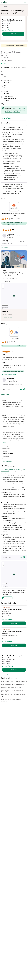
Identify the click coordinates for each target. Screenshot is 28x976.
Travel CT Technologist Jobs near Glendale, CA (13, 684)
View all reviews (5, 247)
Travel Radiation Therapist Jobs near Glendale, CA (14, 681)
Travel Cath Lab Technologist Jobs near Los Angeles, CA (12, 691)
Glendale (5, 6)
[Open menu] (1, 67)
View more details (7, 317)
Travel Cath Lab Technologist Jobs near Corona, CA (13, 695)
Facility (24, 67)
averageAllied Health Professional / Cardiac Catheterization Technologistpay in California (15, 110)
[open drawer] (25, 2)
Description (17, 67)
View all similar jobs (6, 675)
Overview (6, 67)
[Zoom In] (3, 285)
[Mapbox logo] (5, 308)
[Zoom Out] (3, 287)
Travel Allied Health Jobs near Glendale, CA (12, 687)
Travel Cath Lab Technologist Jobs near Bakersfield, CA (11, 700)
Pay (12, 67)
